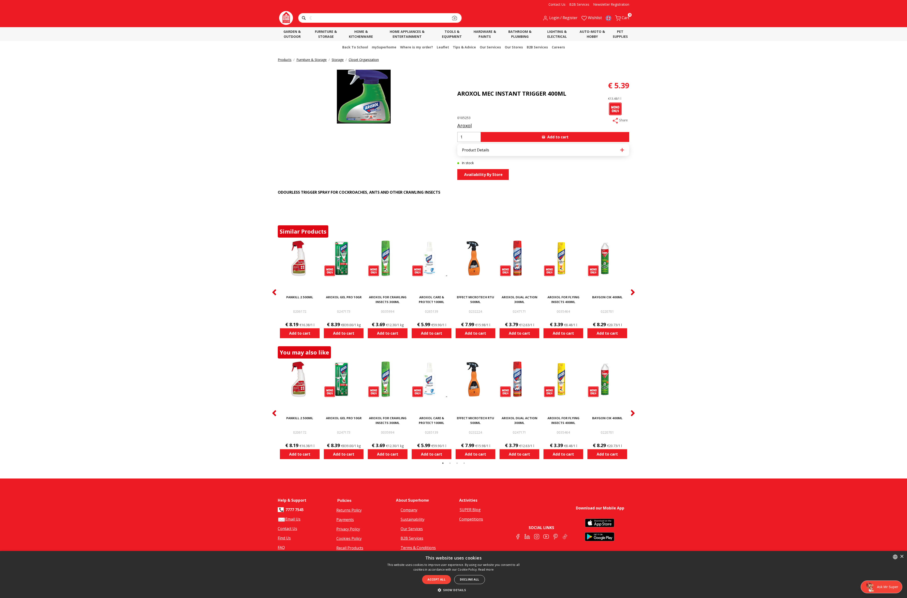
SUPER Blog (470, 509)
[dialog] (453, 574)
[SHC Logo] (286, 18)
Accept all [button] (436, 579)
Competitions (471, 519)
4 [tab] (464, 463)
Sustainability (412, 519)
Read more (486, 570)
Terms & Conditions (418, 547)
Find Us (284, 538)
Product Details (475, 150)
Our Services (412, 528)
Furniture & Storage (311, 59)
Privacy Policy (348, 529)
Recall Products (349, 548)
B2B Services (412, 538)
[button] (304, 18)
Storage (338, 59)
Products (284, 59)
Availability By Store (483, 174)
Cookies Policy (349, 538)
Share (623, 120)
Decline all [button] (469, 579)
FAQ (281, 547)
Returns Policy (349, 510)
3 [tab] (457, 463)
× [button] (901, 556)
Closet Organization (364, 59)
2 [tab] (450, 463)
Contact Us (287, 528)
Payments (345, 519)
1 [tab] (443, 463)
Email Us (292, 519)
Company (409, 510)
